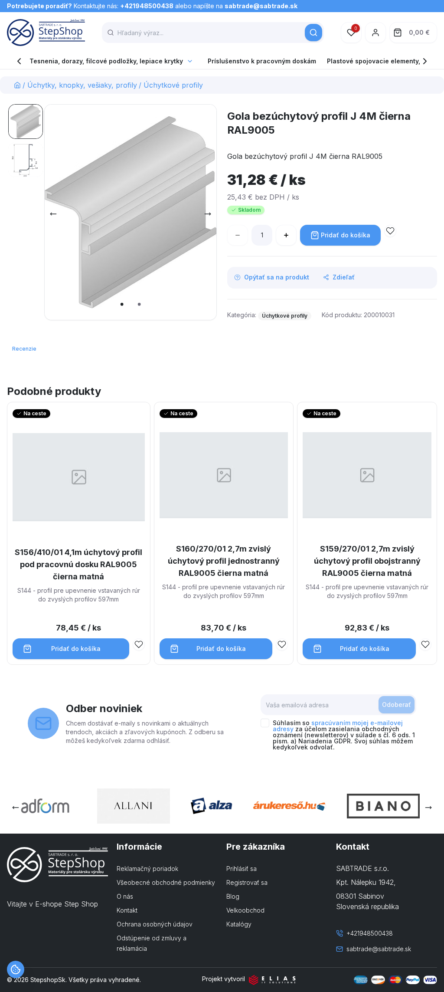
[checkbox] (265, 723)
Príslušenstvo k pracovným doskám (262, 61)
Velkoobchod (245, 910)
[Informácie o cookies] (15, 969)
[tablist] (25, 349)
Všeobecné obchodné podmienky (166, 882)
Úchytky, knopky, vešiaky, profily (82, 85)
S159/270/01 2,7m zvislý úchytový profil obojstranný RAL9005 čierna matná (367, 561)
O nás (125, 896)
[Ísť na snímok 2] (25, 159)
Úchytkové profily (173, 85)
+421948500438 (146, 6)
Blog (232, 896)
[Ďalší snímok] (207, 214)
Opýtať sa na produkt (276, 277)
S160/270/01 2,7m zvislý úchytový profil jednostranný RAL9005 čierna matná (224, 561)
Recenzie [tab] (24, 348)
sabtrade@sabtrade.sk (261, 6)
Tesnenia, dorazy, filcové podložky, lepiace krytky (106, 61)
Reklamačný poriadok (147, 868)
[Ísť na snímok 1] (25, 121)
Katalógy (238, 924)
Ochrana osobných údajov (155, 924)
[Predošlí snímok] (53, 214)
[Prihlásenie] (375, 32)
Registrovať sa (247, 882)
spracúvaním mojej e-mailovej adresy (338, 726)
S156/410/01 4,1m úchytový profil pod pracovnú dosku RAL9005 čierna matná (78, 564)
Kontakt (127, 910)
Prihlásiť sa (241, 868)
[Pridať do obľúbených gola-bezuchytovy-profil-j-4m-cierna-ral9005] (390, 231)
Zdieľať (344, 277)
